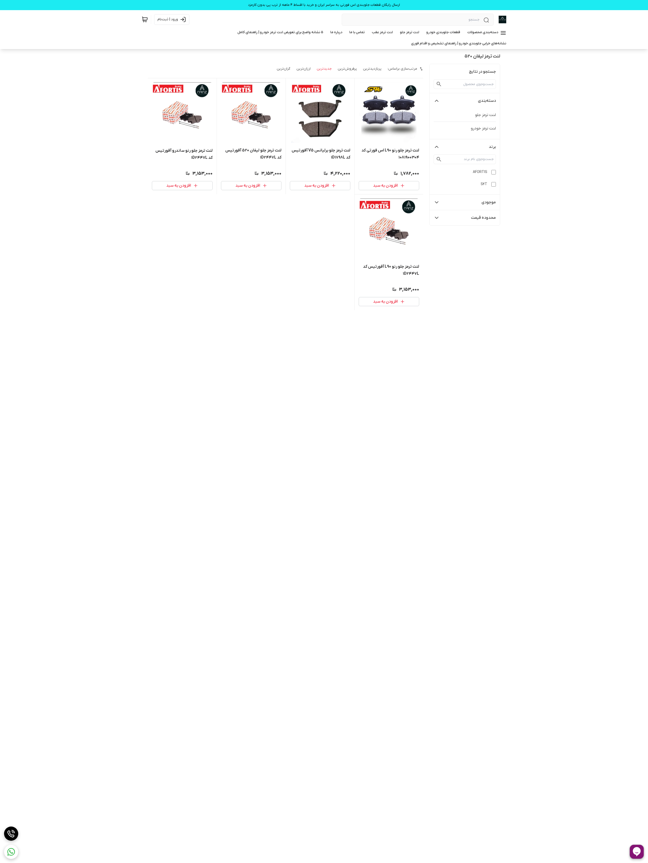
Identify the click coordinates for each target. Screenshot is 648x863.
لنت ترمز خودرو (483, 128)
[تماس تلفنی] (11, 834)
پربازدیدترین (372, 68)
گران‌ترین (283, 68)
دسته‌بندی (487, 100)
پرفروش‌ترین (347, 68)
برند (492, 146)
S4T (484, 184)
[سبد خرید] (145, 19)
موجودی (488, 202)
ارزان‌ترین (303, 68)
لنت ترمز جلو (485, 114)
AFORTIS (480, 172)
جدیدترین (324, 68)
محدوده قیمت (483, 217)
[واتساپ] (11, 852)
